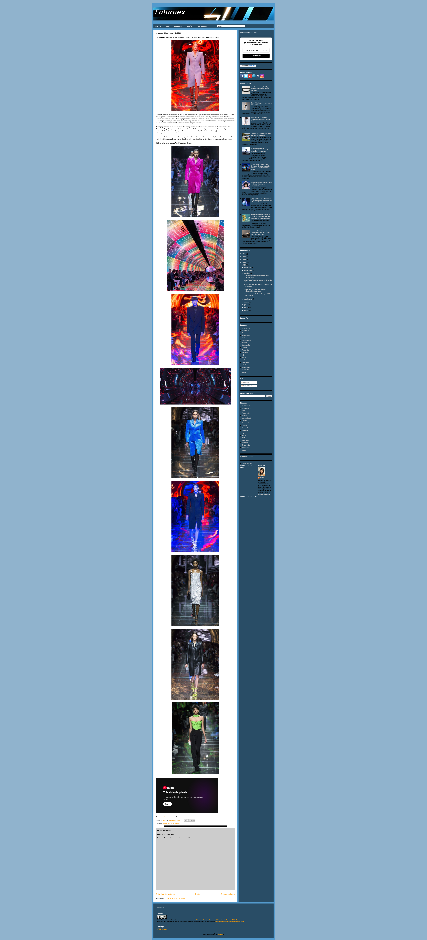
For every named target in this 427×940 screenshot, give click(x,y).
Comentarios (247, 386)
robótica (245, 365)
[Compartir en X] (189, 820)
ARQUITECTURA (201, 26)
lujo (243, 355)
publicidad (245, 362)
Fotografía (245, 350)
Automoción (246, 335)
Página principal (247, 463)
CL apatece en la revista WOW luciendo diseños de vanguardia (261, 184)
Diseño (165, 823)
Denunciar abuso (246, 457)
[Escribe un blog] (187, 820)
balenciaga (168, 817)
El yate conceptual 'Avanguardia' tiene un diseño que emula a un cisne (261, 149)
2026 (244, 254)
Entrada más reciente (165, 894)
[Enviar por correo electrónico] (185, 820)
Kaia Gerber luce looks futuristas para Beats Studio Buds (260, 119)
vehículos (245, 370)
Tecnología (175, 823)
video (244, 372)
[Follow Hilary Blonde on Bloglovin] (248, 66)
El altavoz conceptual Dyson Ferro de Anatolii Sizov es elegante (261, 88)
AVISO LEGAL (162, 929)
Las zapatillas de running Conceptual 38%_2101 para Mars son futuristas (260, 232)
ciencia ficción (247, 340)
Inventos (245, 352)
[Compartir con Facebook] (192, 820)
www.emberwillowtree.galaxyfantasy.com (230, 921)
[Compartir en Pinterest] (194, 820)
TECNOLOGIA (178, 26)
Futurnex (170, 11)
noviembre (248, 270)
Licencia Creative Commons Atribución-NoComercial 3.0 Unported (219, 920)
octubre (247, 273)
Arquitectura (246, 330)
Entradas (246, 382)
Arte (243, 333)
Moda (170, 823)
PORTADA (158, 26)
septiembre (248, 299)
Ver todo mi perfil (264, 494)
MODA (168, 26)
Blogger (220, 934)
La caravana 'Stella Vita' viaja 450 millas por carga (261, 134)
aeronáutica (246, 328)
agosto (246, 302)
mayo (246, 310)
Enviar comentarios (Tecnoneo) (175, 898)
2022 (244, 256)
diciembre (248, 267)
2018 (244, 265)
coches (244, 343)
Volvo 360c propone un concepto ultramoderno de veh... (255, 290)
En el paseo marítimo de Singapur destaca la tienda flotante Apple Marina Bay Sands (260, 166)
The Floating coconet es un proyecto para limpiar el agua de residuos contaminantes (261, 216)
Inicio (197, 894)
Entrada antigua (228, 894)
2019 (244, 262)
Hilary (262, 477)
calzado (244, 338)
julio (246, 305)
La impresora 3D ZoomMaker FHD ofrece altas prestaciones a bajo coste (261, 200)
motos (244, 360)
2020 (244, 259)
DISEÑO (189, 26)
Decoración (246, 345)
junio (246, 307)
